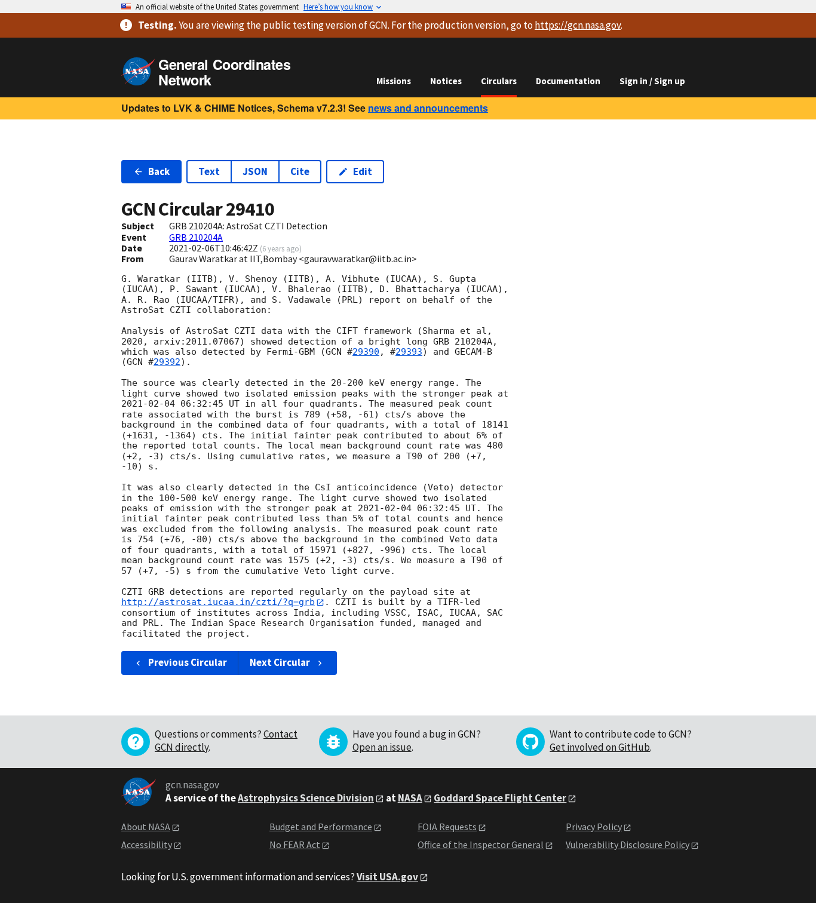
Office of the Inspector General (481, 844)
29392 (167, 362)
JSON (255, 171)
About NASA (145, 827)
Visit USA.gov (387, 876)
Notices (446, 81)
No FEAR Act (294, 844)
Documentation (568, 81)
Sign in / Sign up (652, 81)
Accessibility (146, 844)
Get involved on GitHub (600, 747)
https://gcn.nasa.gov (578, 25)
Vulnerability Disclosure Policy (627, 844)
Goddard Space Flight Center (500, 797)
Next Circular (280, 662)
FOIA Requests (447, 827)
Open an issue (382, 747)
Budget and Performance (320, 827)
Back (159, 171)
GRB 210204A (196, 237)
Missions (393, 81)
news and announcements (428, 108)
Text (209, 171)
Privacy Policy (594, 827)
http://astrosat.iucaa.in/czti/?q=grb (218, 602)
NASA (410, 797)
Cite (299, 171)
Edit (362, 171)
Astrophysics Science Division (306, 797)
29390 (365, 351)
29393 (408, 351)
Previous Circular (187, 662)
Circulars (499, 81)
